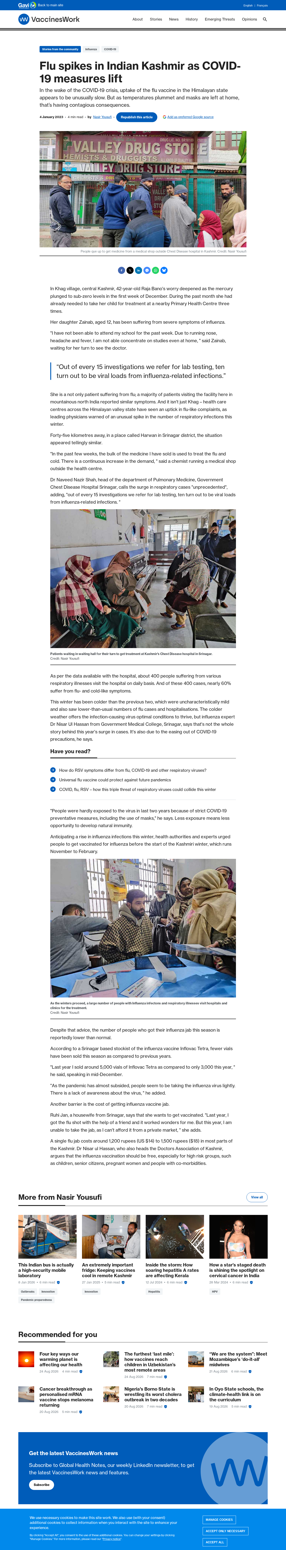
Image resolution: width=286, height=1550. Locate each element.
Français (262, 5)
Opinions (249, 19)
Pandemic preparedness (36, 1300)
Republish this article (137, 117)
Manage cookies (219, 1519)
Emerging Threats (220, 19)
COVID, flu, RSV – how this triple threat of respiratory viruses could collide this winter (137, 789)
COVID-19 (110, 49)
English (248, 5)
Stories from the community (60, 49)
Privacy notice (112, 1538)
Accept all (215, 1542)
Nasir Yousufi (102, 117)
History (192, 19)
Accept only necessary (225, 1531)
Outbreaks (27, 1291)
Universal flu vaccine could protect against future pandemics (115, 779)
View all (257, 1197)
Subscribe (41, 1485)
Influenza (91, 49)
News (174, 19)
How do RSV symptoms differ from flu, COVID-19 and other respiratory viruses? (132, 770)
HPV (215, 1291)
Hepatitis (154, 1291)
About (137, 19)
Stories (156, 19)
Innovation (48, 1291)
